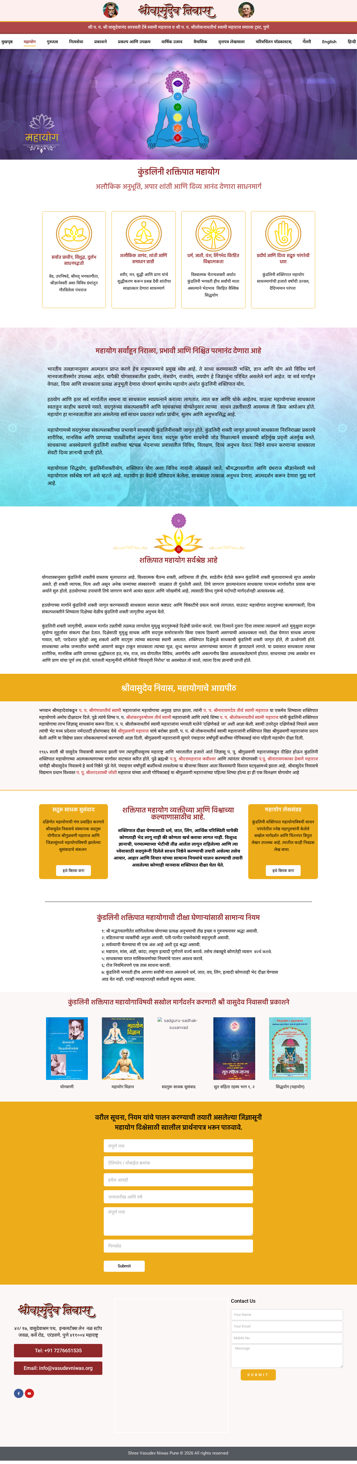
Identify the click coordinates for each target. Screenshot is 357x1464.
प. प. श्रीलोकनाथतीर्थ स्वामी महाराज (249, 717)
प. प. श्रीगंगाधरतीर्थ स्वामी (101, 710)
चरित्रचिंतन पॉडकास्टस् (273, 41)
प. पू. (80, 772)
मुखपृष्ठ (7, 41)
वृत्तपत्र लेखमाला (231, 41)
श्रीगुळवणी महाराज (133, 731)
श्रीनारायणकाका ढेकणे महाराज (292, 759)
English (329, 41)
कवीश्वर (209, 759)
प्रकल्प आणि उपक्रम (134, 41)
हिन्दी (352, 41)
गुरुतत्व (52, 41)
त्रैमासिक (200, 41)
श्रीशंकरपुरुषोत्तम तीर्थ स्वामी (148, 717)
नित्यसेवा (76, 41)
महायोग (30, 41)
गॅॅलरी (307, 41)
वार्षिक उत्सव (171, 41)
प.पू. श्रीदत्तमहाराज (186, 759)
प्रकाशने (100, 41)
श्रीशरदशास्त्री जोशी (101, 772)
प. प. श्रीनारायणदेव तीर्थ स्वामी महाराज (235, 710)
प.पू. (262, 759)
